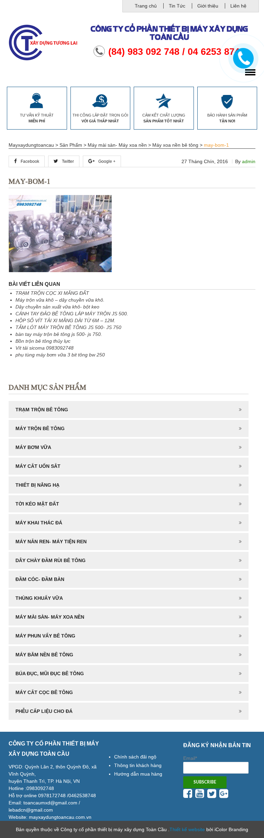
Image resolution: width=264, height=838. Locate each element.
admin (248, 161)
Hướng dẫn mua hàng (138, 774)
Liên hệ (238, 6)
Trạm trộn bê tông (41, 409)
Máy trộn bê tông (40, 428)
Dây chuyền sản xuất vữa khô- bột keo (57, 306)
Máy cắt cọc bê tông (44, 692)
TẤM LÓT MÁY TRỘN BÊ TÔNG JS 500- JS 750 (68, 327)
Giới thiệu (207, 6)
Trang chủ (146, 6)
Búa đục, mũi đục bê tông (49, 673)
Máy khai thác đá (38, 522)
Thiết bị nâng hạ (37, 485)
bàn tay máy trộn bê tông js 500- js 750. (58, 334)
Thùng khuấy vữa (39, 598)
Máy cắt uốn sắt (37, 466)
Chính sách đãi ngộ (135, 757)
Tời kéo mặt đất (37, 504)
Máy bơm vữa (33, 447)
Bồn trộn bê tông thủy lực (42, 341)
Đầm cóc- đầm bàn (39, 579)
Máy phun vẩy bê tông (45, 636)
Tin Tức (177, 6)
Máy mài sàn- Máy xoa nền (49, 617)
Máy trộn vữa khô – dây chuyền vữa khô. (59, 300)
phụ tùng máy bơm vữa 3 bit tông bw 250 (60, 354)
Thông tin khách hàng (138, 765)
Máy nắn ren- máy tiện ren (51, 541)
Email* (190, 758)
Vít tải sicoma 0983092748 (44, 348)
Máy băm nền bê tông (44, 654)
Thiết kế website (187, 829)
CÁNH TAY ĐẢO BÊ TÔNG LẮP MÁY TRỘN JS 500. (71, 313)
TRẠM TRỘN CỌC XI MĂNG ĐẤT (52, 293)
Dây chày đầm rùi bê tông (50, 560)
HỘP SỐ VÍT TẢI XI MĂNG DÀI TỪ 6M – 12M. (65, 320)
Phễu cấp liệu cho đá (44, 711)
